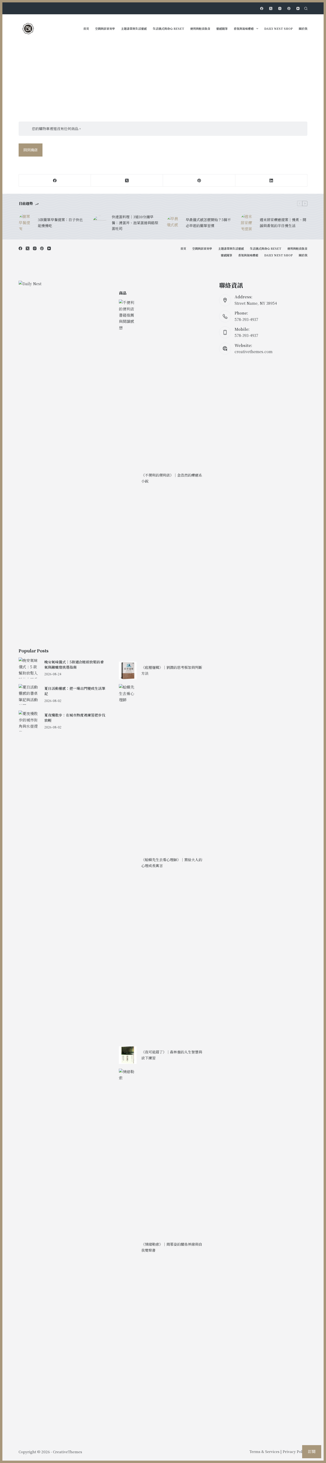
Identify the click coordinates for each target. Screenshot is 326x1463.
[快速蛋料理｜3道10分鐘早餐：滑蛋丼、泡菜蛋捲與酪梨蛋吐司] (100, 223)
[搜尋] (305, 8)
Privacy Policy (295, 1451)
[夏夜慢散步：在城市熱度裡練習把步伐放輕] (29, 721)
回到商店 (30, 149)
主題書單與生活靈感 (134, 28)
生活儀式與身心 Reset (168, 28)
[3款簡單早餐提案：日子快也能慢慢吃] (26, 222)
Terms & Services (264, 1451)
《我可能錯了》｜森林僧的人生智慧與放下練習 (171, 1054)
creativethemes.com (254, 351)
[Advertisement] (163, 78)
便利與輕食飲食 (200, 28)
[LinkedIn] (271, 180)
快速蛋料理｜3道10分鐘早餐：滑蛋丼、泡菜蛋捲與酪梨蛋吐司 (135, 222)
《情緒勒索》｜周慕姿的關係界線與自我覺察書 (171, 1247)
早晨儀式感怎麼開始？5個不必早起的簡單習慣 (208, 222)
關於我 (303, 28)
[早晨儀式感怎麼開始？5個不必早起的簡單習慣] (174, 223)
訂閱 (311, 1451)
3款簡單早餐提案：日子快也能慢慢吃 (60, 222)
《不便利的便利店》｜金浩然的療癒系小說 (171, 477)
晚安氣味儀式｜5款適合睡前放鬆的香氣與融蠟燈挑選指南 (74, 664)
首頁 (86, 28)
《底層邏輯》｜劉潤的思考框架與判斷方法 (171, 670)
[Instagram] (279, 8)
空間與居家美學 (105, 28)
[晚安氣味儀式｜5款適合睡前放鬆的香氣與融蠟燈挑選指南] (29, 667)
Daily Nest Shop (278, 28)
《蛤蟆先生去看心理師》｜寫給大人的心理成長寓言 (171, 862)
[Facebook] (261, 8)
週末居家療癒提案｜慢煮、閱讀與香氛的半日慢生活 (283, 222)
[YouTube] (298, 8)
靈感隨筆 (222, 28)
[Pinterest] (288, 8)
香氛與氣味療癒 (244, 28)
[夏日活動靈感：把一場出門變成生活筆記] (29, 694)
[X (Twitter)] (270, 8)
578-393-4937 (246, 319)
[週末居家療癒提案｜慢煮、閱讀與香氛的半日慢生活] (248, 222)
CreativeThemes (67, 1451)
